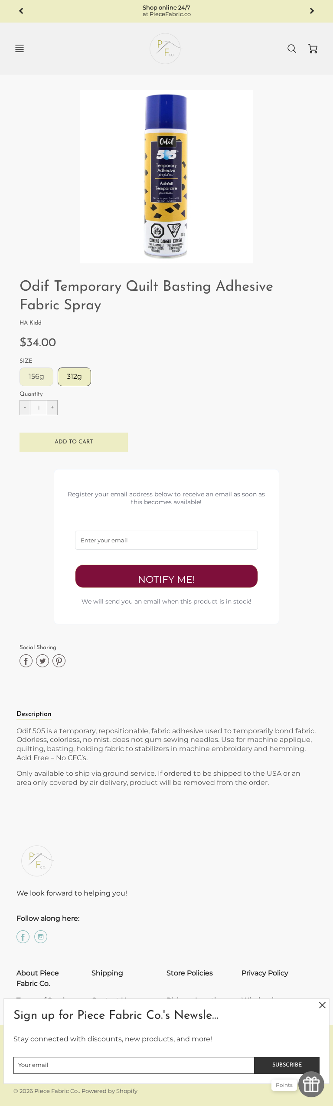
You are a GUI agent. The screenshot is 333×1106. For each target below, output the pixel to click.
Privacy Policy (265, 973)
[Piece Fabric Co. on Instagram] (40, 940)
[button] (74, 442)
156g (36, 376)
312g (74, 376)
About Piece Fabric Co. (37, 978)
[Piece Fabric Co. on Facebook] (22, 940)
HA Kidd (31, 323)
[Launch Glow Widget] (311, 1084)
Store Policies (189, 973)
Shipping (107, 973)
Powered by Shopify (109, 1091)
